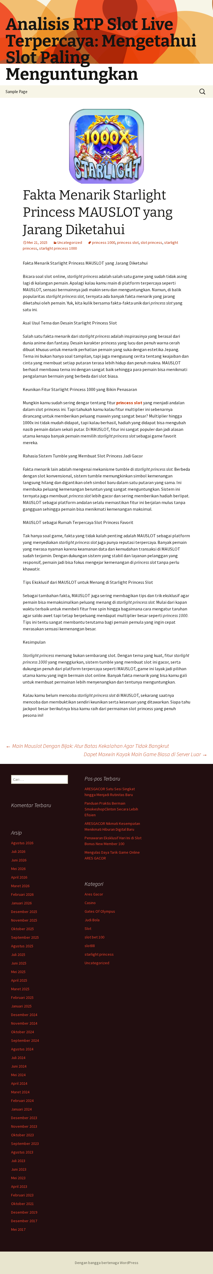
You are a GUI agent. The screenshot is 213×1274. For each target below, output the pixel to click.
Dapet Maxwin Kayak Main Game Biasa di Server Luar (145, 754)
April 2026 (19, 877)
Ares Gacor (94, 894)
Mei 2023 (18, 1177)
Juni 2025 (18, 963)
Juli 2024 (18, 1057)
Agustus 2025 (22, 945)
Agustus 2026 (22, 842)
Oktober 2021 (22, 1203)
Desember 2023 (24, 1117)
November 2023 (24, 1126)
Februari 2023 (22, 1195)
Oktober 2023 (22, 1134)
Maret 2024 (20, 1091)
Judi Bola (92, 919)
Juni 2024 (18, 1066)
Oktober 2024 (22, 1031)
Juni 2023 (18, 1169)
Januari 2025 (21, 1006)
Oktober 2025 (22, 928)
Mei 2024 (18, 1074)
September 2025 (25, 937)
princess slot (128, 242)
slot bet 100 (94, 937)
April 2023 (19, 1186)
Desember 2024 (24, 1014)
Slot (88, 928)
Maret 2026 (20, 885)
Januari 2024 (21, 1109)
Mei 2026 (18, 868)
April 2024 (19, 1083)
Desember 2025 (24, 911)
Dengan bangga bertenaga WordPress (106, 1262)
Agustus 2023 (22, 1152)
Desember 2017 (24, 1220)
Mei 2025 (18, 971)
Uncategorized (69, 242)
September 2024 (25, 1040)
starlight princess (99, 954)
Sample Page (16, 91)
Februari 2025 (22, 997)
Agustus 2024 (22, 1049)
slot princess (151, 242)
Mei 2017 (18, 1229)
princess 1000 (103, 242)
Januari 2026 (21, 903)
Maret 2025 (20, 988)
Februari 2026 (22, 894)
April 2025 (19, 980)
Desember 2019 (24, 1212)
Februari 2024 (22, 1100)
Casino (90, 902)
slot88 (90, 945)
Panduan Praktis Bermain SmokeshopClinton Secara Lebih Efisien (111, 809)
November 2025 (24, 920)
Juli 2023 (18, 1160)
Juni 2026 (18, 860)
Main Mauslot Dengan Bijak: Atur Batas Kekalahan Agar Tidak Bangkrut (87, 745)
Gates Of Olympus (100, 911)
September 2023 (25, 1143)
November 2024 (24, 1023)
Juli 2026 (18, 851)
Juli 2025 (18, 954)
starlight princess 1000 (58, 248)
